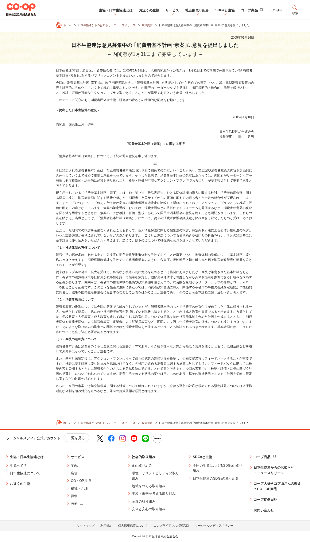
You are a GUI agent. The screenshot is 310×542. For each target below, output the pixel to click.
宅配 (74, 465)
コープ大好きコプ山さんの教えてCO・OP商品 (277, 486)
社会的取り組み (143, 457)
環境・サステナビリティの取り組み (155, 475)
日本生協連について (25, 473)
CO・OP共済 (81, 481)
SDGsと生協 (202, 457)
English (278, 10)
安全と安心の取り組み (149, 509)
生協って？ (18, 465)
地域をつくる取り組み (149, 486)
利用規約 (106, 525)
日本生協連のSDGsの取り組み (216, 478)
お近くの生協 (20, 483)
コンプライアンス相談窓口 (171, 525)
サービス (77, 457)
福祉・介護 (79, 488)
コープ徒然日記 (265, 499)
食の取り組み (142, 465)
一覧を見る (76, 438)
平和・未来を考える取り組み (154, 493)
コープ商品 (262, 457)
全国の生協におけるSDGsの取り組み (217, 468)
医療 (74, 503)
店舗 (74, 473)
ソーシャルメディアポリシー (214, 525)
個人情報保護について (133, 525)
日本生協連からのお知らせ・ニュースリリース (274, 470)
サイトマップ (85, 525)
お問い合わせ (264, 510)
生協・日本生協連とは (27, 457)
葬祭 (74, 496)
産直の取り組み (143, 501)
